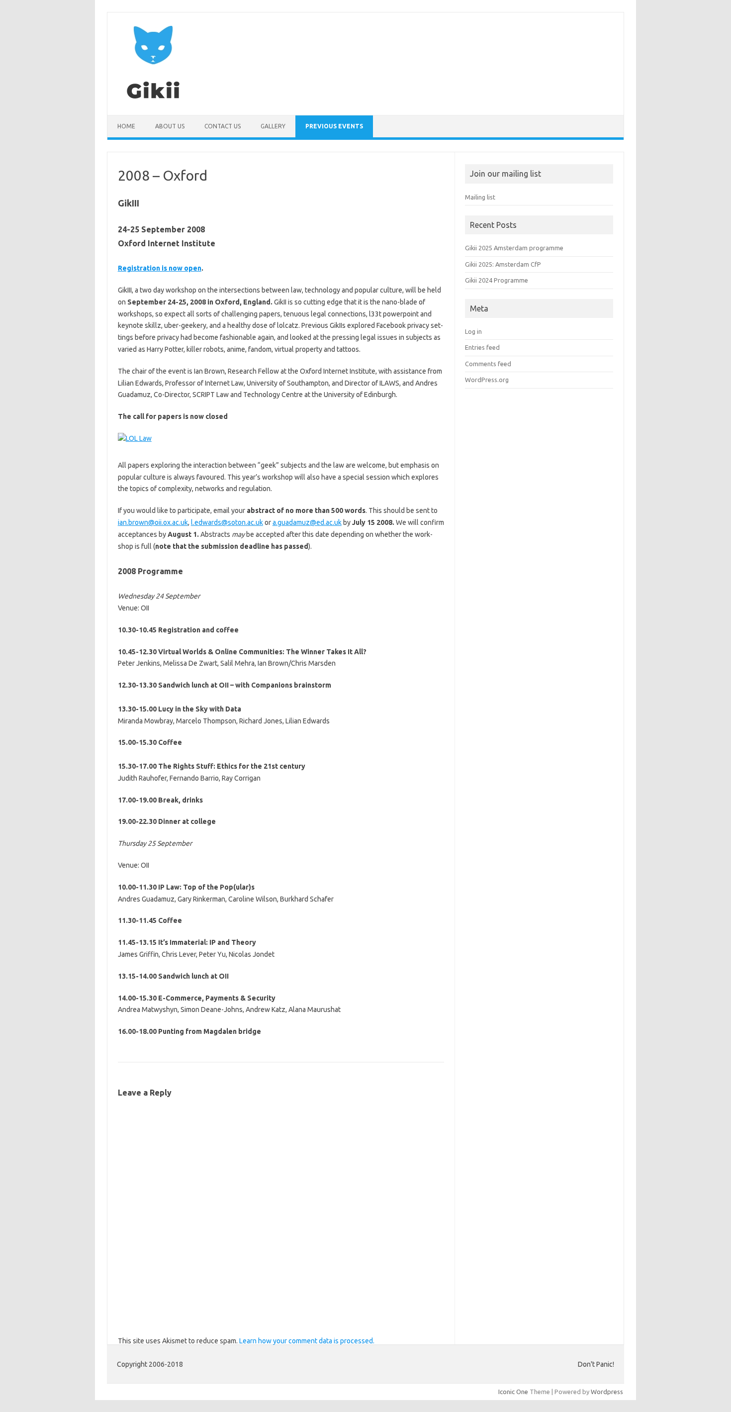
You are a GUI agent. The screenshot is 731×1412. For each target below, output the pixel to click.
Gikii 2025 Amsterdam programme (514, 247)
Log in (473, 331)
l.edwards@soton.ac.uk (227, 522)
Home (126, 126)
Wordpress (607, 1391)
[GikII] (153, 98)
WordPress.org (487, 379)
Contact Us (222, 126)
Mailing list (480, 197)
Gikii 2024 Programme (496, 280)
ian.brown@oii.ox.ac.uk (153, 522)
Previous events (334, 126)
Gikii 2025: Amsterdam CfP (503, 264)
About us (169, 126)
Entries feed (482, 347)
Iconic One (513, 1391)
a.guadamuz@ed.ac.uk (307, 522)
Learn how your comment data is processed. (306, 1341)
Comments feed (488, 363)
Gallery (273, 126)
